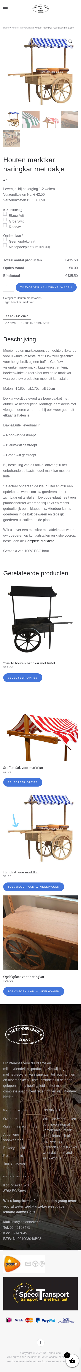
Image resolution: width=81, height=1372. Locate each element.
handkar (16, 302)
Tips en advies (14, 1163)
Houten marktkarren (22, 27)
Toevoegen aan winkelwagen (46, 287)
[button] (5, 8)
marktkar (27, 302)
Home (6, 27)
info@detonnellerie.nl (27, 1222)
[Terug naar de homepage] (40, 8)
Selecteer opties (23, 677)
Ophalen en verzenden (20, 1127)
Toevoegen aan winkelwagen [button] (34, 886)
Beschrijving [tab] (17, 316)
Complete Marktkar (39, 541)
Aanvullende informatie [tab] (27, 322)
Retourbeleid (13, 1155)
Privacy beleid (14, 1148)
